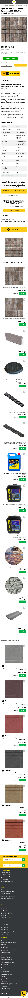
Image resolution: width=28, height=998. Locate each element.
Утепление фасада (5, 893)
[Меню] (2, 2)
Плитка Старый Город (6, 876)
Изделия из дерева (5, 952)
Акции (2, 939)
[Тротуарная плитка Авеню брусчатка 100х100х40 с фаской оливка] (14, 794)
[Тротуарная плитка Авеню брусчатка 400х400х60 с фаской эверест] (14, 307)
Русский (9, 917)
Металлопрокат (4, 964)
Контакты (3, 915)
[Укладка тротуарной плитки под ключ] (14, 555)
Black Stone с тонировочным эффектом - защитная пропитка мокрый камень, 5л (14, 536)
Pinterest (12, 913)
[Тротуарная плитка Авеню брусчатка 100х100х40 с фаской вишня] (14, 724)
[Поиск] (26, 2)
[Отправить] (23, 859)
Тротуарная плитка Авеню (22, 5)
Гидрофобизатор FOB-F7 (7, 879)
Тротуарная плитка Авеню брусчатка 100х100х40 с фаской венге (14, 703)
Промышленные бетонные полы (8, 896)
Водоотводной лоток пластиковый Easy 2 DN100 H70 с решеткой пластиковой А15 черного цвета (15, 443)
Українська (3, 917)
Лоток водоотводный (21, 627)
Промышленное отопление (7, 973)
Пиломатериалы (5, 971)
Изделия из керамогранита (7, 954)
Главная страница (4, 5)
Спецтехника (4, 981)
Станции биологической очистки (9, 983)
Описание (6, 80)
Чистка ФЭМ (4, 900)
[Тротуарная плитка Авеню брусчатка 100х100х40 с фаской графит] (14, 759)
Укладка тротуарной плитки (7, 891)
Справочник (4, 910)
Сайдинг (3, 976)
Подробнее (15, 293)
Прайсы (3, 907)
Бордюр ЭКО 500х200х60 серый (19, 350)
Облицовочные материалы (7, 967)
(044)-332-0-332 (4, 924)
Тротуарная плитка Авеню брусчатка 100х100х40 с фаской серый (14, 668)
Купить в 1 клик (10, 58)
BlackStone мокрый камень (7, 881)
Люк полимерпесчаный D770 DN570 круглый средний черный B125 (16, 380)
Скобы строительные (6, 877)
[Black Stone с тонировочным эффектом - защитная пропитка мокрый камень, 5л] (14, 524)
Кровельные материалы (6, 959)
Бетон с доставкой (5, 872)
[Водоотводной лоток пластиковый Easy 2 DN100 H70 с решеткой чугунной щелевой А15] (14, 399)
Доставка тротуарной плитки (8, 889)
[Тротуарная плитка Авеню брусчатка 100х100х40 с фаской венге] (14, 689)
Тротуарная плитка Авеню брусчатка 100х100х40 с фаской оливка (14, 808)
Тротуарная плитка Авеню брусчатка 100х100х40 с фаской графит (14, 773)
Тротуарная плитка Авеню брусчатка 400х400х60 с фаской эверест (14, 319)
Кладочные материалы (6, 957)
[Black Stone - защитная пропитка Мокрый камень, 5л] (14, 493)
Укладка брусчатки (21, 597)
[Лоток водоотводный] (14, 615)
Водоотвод (3, 944)
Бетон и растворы (5, 940)
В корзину (20, 65)
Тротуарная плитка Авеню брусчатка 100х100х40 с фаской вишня (14, 738)
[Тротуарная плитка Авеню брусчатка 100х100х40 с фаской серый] (14, 654)
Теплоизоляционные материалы (8, 990)
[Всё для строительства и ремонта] (14, 2)
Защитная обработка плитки (8, 895)
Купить (22, 293)
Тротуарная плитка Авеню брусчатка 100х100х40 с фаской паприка (14, 843)
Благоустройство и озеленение (8, 942)
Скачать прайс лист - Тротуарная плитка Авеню (13, 191)
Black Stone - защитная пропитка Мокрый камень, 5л (14, 505)
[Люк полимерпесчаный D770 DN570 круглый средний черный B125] (14, 368)
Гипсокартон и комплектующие (8, 949)
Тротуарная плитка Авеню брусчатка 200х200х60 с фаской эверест (14, 288)
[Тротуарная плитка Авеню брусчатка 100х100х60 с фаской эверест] (14, 247)
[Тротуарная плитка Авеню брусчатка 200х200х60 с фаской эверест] (14, 276)
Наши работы (4, 908)
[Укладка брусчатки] (14, 585)
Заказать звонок (14, 210)
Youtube (5, 913)
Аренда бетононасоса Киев (7, 898)
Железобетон (4, 883)
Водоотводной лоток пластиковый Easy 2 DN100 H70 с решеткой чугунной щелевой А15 (15, 411)
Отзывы (5, 215)
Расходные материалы (6, 974)
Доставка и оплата (5, 912)
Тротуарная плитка (13, 5)
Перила (3, 969)
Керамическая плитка (6, 955)
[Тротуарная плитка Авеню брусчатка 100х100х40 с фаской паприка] (14, 828)
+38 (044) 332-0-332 (15, 207)
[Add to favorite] (24, 268)
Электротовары (5, 993)
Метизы (3, 966)
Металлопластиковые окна (7, 962)
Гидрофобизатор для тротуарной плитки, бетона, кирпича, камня (13, 946)
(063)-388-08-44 (4, 929)
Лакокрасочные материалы (7, 961)
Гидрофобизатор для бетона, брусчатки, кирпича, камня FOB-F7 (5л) (14, 474)
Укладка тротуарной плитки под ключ (17, 567)
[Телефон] (24, 994)
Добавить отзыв (16, 229)
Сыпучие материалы (6, 988)
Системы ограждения (6, 978)
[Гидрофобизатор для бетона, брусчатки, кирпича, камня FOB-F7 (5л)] (14, 462)
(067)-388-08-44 (4, 926)
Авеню (13, 69)
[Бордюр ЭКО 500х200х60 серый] (14, 338)
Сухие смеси (4, 986)
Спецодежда (4, 979)
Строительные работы (6, 985)
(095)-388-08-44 (4, 927)
